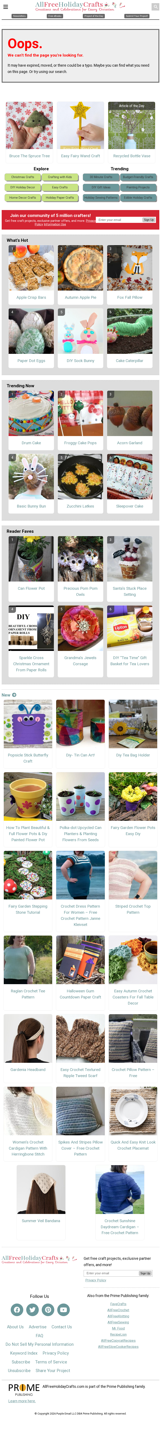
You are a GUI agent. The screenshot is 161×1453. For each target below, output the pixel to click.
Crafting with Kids (60, 177)
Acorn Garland (129, 442)
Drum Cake (31, 442)
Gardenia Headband (27, 1069)
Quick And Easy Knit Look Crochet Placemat (133, 1145)
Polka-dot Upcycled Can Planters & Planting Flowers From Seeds (80, 833)
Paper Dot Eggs (31, 360)
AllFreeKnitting (118, 1316)
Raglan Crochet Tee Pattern (28, 994)
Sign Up (149, 219)
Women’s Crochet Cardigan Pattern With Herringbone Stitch (28, 1148)
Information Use (55, 224)
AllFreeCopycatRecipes (118, 1341)
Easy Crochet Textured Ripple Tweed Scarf (80, 1072)
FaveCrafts (118, 1304)
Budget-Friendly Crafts (138, 177)
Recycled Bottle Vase (131, 155)
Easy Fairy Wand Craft (80, 155)
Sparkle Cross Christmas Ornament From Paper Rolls (31, 663)
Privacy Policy (56, 1353)
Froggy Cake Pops (80, 442)
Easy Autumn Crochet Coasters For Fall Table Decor (133, 997)
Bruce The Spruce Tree (29, 155)
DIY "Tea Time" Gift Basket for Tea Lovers (129, 660)
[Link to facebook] (17, 1310)
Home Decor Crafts (22, 198)
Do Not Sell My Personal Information (39, 1344)
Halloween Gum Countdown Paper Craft (80, 994)
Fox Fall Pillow (129, 297)
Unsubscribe (19, 1370)
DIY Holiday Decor (22, 187)
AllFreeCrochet (118, 1310)
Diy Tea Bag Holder (133, 755)
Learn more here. (22, 1401)
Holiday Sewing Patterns (101, 198)
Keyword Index (24, 1353)
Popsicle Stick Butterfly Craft (28, 758)
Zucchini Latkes (80, 506)
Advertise (38, 1326)
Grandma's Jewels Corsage (80, 660)
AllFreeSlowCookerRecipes (118, 1347)
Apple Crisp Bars (31, 297)
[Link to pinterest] (48, 1310)
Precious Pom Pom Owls (80, 591)
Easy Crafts (60, 187)
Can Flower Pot (31, 588)
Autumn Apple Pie (80, 297)
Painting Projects (138, 187)
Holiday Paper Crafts (60, 198)
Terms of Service (51, 1361)
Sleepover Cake (129, 506)
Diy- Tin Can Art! (80, 755)
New (6, 695)
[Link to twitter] (32, 1310)
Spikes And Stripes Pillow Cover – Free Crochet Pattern (80, 1148)
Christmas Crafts (22, 177)
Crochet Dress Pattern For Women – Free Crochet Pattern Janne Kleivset (80, 915)
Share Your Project (53, 1370)
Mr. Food (118, 1328)
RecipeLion (118, 1335)
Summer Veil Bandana (41, 1220)
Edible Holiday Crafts (138, 198)
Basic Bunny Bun (31, 506)
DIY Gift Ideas (101, 187)
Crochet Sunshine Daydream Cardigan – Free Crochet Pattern (120, 1226)
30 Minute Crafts (101, 177)
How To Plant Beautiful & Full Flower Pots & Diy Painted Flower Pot (28, 833)
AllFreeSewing (118, 1322)
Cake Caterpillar (129, 360)
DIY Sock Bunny (80, 360)
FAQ (39, 1335)
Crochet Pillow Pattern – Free (133, 1072)
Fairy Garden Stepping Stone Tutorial (27, 909)
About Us (15, 1326)
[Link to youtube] (63, 1310)
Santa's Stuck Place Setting (130, 591)
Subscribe (21, 1361)
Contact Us (62, 1326)
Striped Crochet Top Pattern (133, 909)
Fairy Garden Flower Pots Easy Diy (133, 830)
